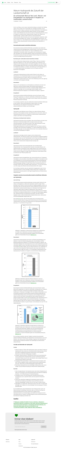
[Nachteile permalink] (18, 369)
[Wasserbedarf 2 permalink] (19, 237)
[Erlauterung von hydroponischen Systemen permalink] (31, 118)
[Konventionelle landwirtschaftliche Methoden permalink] (36, 45)
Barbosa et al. (33, 234)
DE (57, 2)
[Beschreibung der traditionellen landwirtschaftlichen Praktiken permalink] (39, 59)
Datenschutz (33, 441)
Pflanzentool (16, 2)
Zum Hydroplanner (51, 2)
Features (20, 443)
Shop (12, 2)
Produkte (8, 2)
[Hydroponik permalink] (19, 109)
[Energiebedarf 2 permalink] (19, 285)
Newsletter (8, 441)
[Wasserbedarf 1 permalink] (19, 143)
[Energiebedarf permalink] (19, 93)
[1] (18, 198)
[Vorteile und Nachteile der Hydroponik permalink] (32, 345)
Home (5, 2)
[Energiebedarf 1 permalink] (19, 155)
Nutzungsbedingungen (34, 443)
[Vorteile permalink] (17, 347)
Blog (20, 2)
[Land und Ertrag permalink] (20, 180)
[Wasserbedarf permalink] (19, 82)
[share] (46, 21)
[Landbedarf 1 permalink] (18, 133)
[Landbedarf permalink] (18, 72)
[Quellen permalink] (18, 398)
